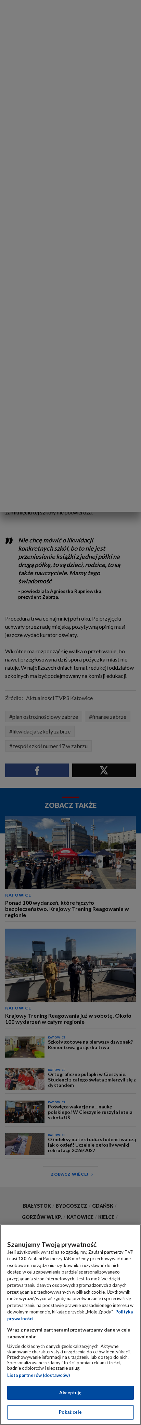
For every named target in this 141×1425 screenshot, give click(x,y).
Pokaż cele (70, 1412)
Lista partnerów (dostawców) (38, 1375)
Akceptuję (70, 1392)
